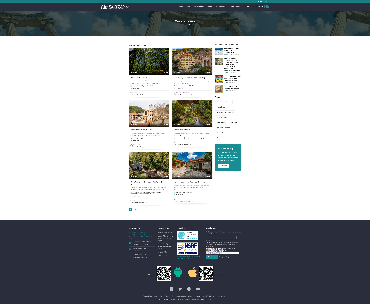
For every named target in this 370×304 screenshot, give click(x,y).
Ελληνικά (260, 1)
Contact (246, 6)
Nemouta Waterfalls (182, 130)
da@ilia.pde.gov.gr (141, 248)
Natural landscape (223, 133)
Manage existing (224, 257)
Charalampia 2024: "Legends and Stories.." (232, 87)
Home (181, 6)
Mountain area (222, 138)
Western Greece (176, 299)
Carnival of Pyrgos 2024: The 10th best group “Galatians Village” (232, 78)
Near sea (220, 102)
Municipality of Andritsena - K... (183, 94)
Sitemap (197, 296)
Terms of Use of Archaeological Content (178, 296)
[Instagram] (189, 289)
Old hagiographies (223, 128)
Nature (228, 102)
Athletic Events (228, 54)
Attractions (135, 92)
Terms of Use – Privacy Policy (153, 296)
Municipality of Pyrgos (138, 146)
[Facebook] (171, 289)
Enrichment (258, 7)
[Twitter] (180, 289)
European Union (162, 252)
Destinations (199, 6)
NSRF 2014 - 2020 (163, 255)
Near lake (233, 123)
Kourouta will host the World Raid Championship (232, 51)
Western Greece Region (165, 233)
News (238, 6)
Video (166, 72)
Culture (226, 72)
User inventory (220, 6)
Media (209, 6)
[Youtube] (198, 289)
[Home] (115, 6)
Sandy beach (221, 107)
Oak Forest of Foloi (138, 78)
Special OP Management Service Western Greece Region (165, 238)
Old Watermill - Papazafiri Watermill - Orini (146, 183)
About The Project (209, 296)
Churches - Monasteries (183, 92)
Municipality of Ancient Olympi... (140, 94)
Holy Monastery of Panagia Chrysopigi (190, 182)
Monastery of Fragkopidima (142, 130)
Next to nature (222, 117)
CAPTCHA (210, 241)
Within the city (221, 123)
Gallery (134, 72)
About (187, 6)
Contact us (221, 296)
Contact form (137, 251)
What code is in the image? (229, 249)
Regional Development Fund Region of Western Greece (165, 246)
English (266, 1)
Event (232, 6)
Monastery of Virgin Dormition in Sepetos (191, 78)
